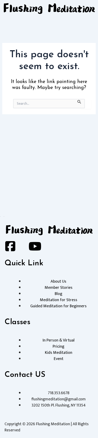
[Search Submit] (79, 101)
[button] (49, 21)
